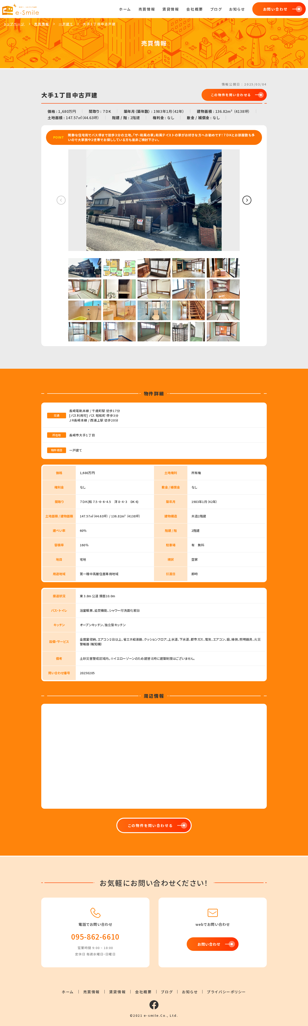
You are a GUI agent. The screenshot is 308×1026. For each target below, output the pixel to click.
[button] (246, 200)
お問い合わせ (275, 9)
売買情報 (146, 9)
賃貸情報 (170, 9)
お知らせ (237, 9)
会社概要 (194, 9)
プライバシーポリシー (226, 992)
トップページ (14, 24)
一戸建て (66, 24)
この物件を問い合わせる (231, 95)
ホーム (125, 9)
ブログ (216, 9)
